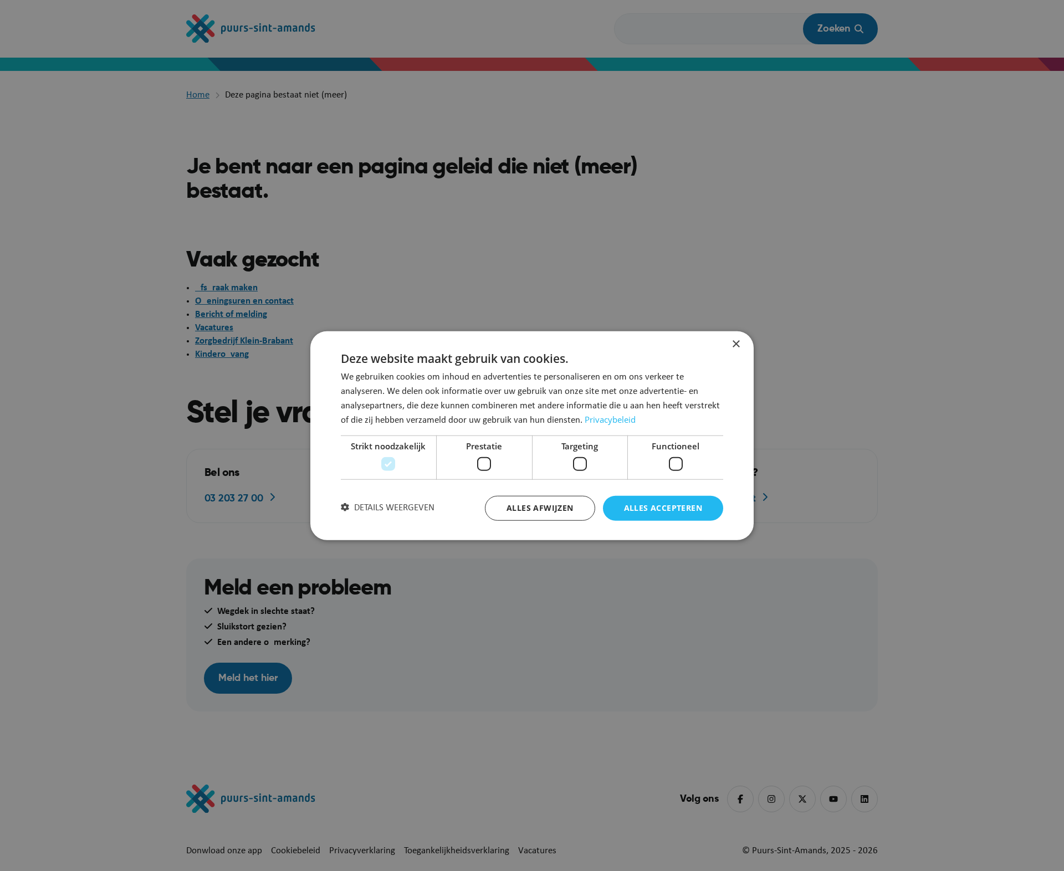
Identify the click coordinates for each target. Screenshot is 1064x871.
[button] (387, 508)
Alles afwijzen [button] (540, 508)
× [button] (736, 344)
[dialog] (532, 435)
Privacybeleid (610, 419)
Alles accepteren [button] (663, 508)
